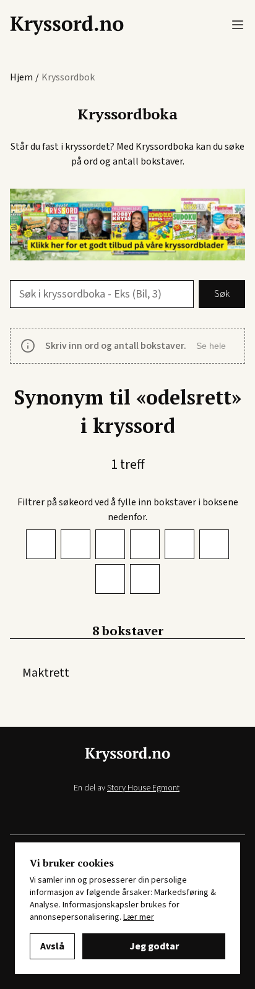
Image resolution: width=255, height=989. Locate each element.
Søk (222, 294)
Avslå (52, 946)
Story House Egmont (143, 788)
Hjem (21, 77)
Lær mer (138, 917)
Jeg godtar (154, 946)
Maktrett (45, 673)
